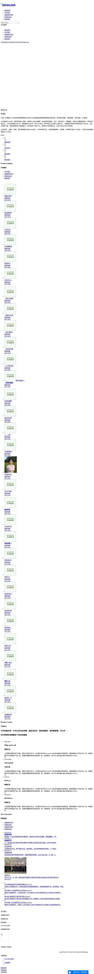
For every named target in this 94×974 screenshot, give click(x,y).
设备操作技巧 (8, 15)
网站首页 (7, 10)
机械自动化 (8, 17)
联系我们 (7, 19)
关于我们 (7, 12)
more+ (2, 135)
